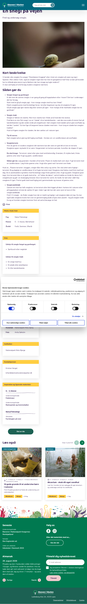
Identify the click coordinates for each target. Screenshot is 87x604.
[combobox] (42, 5)
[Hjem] (13, 5)
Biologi (19, 496)
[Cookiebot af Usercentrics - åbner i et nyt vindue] (75, 280)
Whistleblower (71, 600)
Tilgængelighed (58, 600)
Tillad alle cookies (71, 323)
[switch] (33, 308)
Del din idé (55, 543)
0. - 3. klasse (11, 391)
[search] (52, 5)
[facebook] (48, 531)
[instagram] (55, 531)
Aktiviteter (50, 449)
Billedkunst (9, 496)
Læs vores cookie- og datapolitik (62, 573)
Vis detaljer (76, 316)
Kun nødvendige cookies (16, 323)
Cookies (81, 600)
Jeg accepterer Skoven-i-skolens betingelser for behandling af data (67, 570)
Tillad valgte (43, 323)
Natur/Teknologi (13, 411)
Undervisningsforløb (10, 449)
